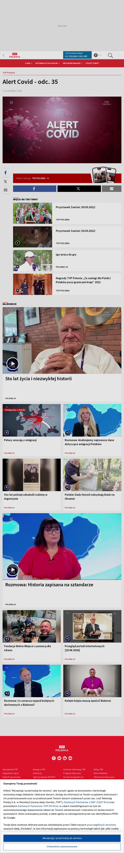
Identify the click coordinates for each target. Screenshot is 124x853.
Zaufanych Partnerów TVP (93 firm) (38, 806)
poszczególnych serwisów (101, 825)
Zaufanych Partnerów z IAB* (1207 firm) (86, 802)
